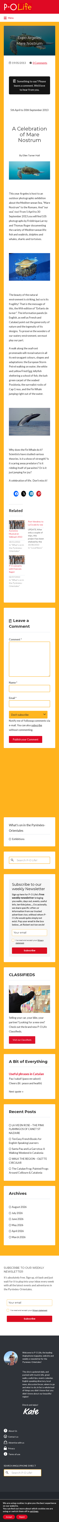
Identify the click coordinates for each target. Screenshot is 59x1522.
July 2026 (17, 1213)
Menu (10, 17)
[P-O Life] (18, 7)
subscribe (36, 725)
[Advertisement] (29, 783)
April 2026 (18, 1231)
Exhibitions (18, 839)
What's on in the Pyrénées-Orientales (27, 827)
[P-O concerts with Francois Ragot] (17, 559)
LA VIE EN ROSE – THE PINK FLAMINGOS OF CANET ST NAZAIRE (26, 1129)
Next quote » (16, 1091)
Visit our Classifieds (22, 1040)
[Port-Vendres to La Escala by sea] (37, 535)
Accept (9, 1517)
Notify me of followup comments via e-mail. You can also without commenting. (29, 725)
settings (34, 1511)
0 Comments (40, 62)
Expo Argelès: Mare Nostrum (29, 41)
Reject (22, 1517)
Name (13, 682)
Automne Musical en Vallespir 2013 (15, 533)
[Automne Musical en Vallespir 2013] (17, 524)
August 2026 (19, 1207)
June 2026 (17, 1219)
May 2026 (17, 1225)
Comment (15, 639)
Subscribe (29, 950)
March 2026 (19, 1237)
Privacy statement (40, 1310)
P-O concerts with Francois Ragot (15, 568)
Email (12, 698)
